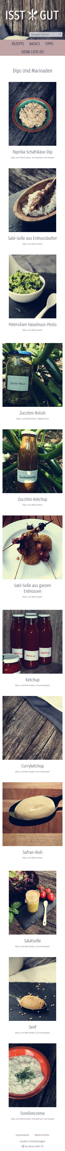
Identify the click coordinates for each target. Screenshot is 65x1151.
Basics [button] (34, 43)
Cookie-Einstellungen (32, 1141)
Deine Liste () (33, 52)
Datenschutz (41, 1135)
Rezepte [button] (18, 43)
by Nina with (32, 1146)
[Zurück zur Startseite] (33, 16)
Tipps (49, 43)
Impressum (22, 1135)
